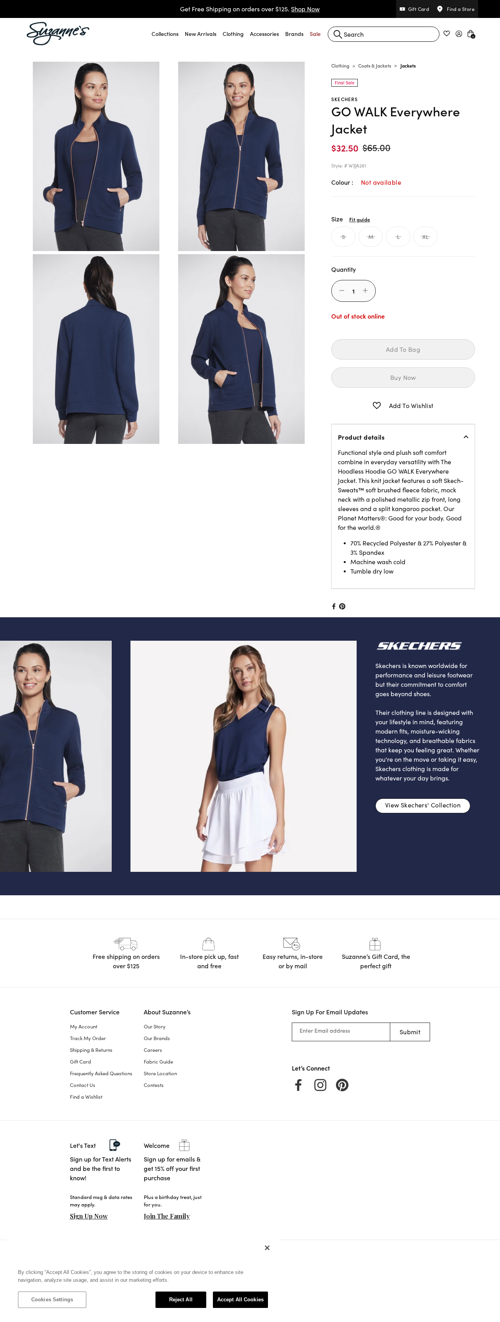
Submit (410, 1032)
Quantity (343, 269)
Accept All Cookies (240, 1299)
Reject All (181, 1299)
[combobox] (383, 34)
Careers (153, 1049)
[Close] (267, 1247)
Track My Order (88, 1038)
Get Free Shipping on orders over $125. (250, 9)
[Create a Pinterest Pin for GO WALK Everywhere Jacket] (342, 606)
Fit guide (359, 219)
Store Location (160, 1073)
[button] (165, 33)
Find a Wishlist (86, 1096)
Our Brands (157, 1038)
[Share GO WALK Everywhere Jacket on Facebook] (333, 606)
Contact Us (82, 1085)
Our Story (155, 1026)
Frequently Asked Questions (101, 1073)
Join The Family (167, 1216)
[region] (143, 1277)
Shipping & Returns (91, 1049)
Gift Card (80, 1061)
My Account (83, 1026)
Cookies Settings (52, 1299)
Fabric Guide (158, 1061)
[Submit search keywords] (338, 34)
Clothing (340, 65)
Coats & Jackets (374, 65)
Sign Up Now (89, 1216)
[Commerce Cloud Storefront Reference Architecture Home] (58, 33)
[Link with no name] (243, 755)
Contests (154, 1085)
